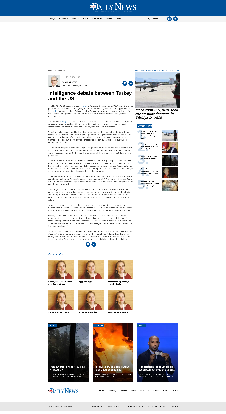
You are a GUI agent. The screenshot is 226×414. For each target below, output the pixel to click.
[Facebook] (169, 18)
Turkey (85, 106)
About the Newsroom (133, 407)
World (85, 19)
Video (166, 391)
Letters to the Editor (156, 407)
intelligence (65, 122)
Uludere (55, 111)
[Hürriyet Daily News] (113, 7)
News (50, 71)
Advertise (173, 407)
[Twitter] (175, 18)
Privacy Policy (97, 407)
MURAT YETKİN (71, 82)
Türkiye (51, 19)
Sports (109, 19)
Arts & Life (97, 19)
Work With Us (113, 407)
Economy (63, 19)
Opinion (75, 19)
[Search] (149, 19)
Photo (118, 19)
